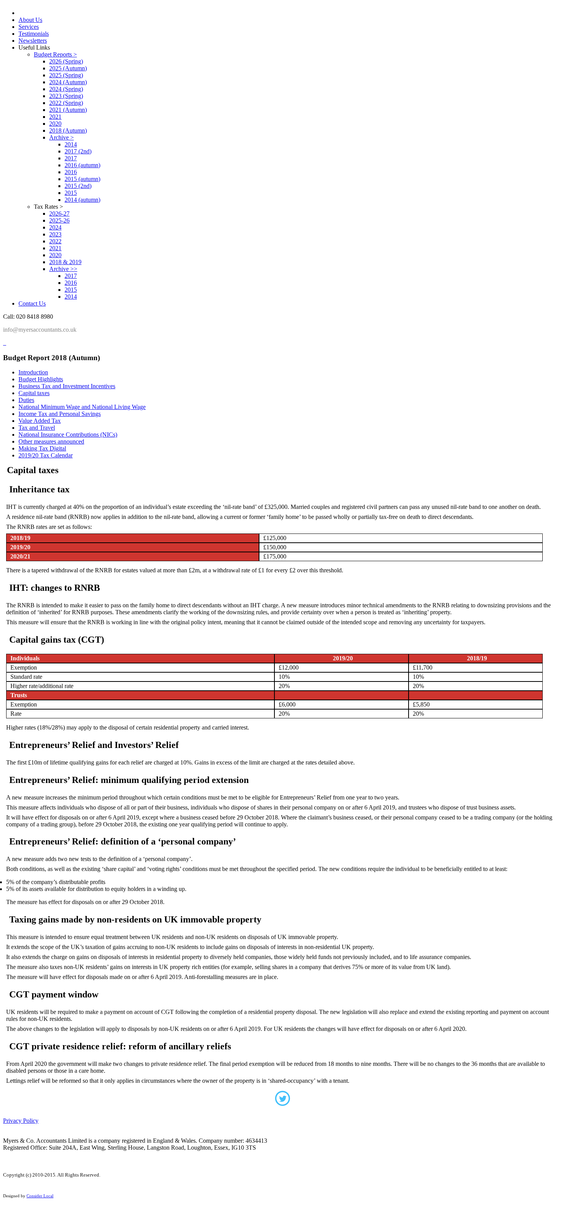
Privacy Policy (20, 1120)
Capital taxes (34, 393)
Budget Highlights (40, 379)
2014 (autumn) (82, 199)
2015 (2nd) (78, 186)
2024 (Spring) (66, 89)
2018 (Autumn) (68, 130)
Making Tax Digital (42, 448)
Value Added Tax (39, 420)
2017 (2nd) (78, 151)
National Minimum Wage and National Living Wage (82, 407)
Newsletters (32, 40)
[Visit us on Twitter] (282, 1100)
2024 (55, 227)
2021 (55, 116)
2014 (71, 144)
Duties (26, 400)
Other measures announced (51, 441)
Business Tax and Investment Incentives (66, 386)
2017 (71, 158)
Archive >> (63, 269)
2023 (55, 234)
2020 (55, 123)
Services (28, 26)
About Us (30, 20)
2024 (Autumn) (68, 82)
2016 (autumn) (82, 165)
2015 (71, 192)
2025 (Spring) (66, 75)
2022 (55, 241)
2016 (71, 172)
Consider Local (40, 1195)
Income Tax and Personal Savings (59, 414)
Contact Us (32, 303)
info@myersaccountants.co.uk (39, 329)
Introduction (33, 372)
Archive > (61, 137)
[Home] (4, 342)
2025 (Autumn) (68, 68)
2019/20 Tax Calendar (45, 455)
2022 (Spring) (66, 103)
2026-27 (59, 213)
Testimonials (33, 33)
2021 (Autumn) (68, 109)
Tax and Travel (36, 427)
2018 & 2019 (65, 262)
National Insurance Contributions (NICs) (67, 434)
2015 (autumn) (82, 179)
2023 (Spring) (66, 96)
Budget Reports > (55, 54)
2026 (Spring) (66, 61)
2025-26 (59, 220)
